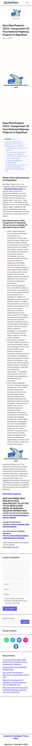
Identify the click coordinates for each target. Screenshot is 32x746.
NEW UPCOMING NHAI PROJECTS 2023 (14, 499)
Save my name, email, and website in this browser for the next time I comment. (15, 601)
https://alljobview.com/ (11, 547)
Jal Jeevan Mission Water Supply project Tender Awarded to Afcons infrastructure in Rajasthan (15, 662)
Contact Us (7, 736)
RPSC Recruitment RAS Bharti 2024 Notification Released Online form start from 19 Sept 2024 (15, 690)
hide (14, 139)
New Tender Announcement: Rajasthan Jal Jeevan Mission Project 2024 (16, 675)
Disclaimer (17, 736)
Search (24, 622)
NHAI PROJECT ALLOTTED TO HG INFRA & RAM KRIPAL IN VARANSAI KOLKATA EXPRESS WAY (16, 507)
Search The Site (8, 618)
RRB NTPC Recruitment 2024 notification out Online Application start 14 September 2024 (15, 682)
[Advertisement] (16, 57)
